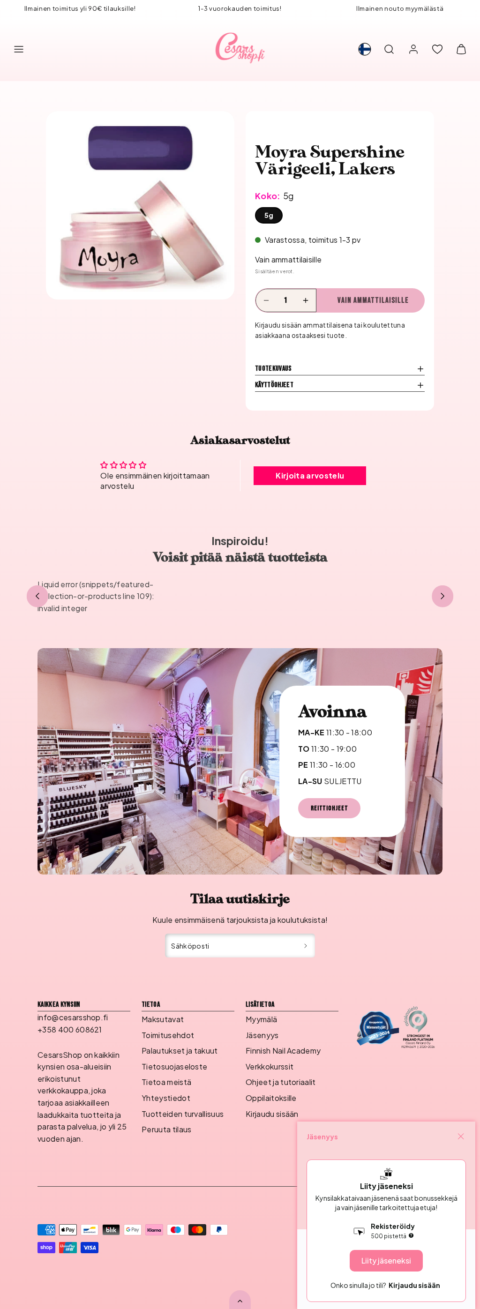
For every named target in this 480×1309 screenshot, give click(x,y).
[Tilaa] (306, 946)
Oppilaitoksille (271, 1098)
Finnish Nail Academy (283, 1050)
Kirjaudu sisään (272, 1114)
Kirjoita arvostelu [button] (310, 475)
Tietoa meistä (166, 1082)
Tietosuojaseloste (174, 1066)
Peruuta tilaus (166, 1129)
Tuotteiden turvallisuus (183, 1114)
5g (269, 215)
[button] (19, 49)
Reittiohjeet (329, 808)
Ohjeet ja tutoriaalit (281, 1082)
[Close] (461, 1136)
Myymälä (261, 1019)
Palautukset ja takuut (180, 1050)
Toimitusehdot (168, 1035)
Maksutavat (163, 1019)
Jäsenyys (262, 1035)
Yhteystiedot (166, 1098)
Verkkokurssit (269, 1066)
